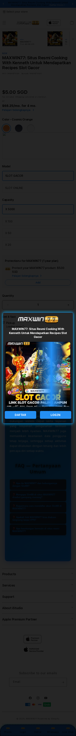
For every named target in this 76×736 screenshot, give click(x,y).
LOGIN (55, 415)
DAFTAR (20, 415)
